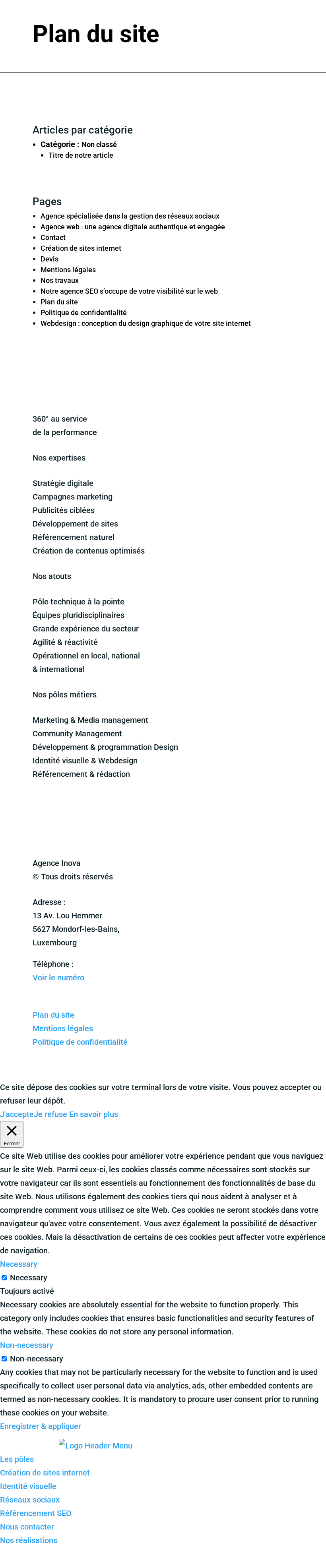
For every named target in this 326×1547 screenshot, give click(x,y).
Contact (53, 237)
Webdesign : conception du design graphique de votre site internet (146, 323)
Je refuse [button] (50, 1114)
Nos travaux (60, 280)
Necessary (28, 1277)
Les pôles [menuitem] (17, 1459)
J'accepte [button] (17, 1114)
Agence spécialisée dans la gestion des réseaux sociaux (130, 216)
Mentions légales (68, 269)
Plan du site (59, 302)
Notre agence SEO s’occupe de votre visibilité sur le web (129, 291)
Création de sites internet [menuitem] (45, 1472)
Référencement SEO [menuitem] (36, 1513)
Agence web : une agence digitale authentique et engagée (133, 227)
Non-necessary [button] (26, 1345)
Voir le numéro (58, 977)
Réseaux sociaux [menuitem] (30, 1499)
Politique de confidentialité (84, 312)
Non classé (99, 144)
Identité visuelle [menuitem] (28, 1486)
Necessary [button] (18, 1264)
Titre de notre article (81, 155)
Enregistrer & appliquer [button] (40, 1426)
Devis (49, 259)
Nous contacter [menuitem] (27, 1527)
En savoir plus (93, 1114)
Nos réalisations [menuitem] (28, 1540)
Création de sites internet (81, 248)
